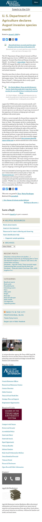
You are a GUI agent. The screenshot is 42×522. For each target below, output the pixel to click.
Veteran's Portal (7, 460)
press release (21, 62)
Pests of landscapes (28, 194)
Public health (8, 299)
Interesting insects (9, 288)
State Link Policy (7, 435)
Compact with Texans (9, 424)
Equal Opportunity (8, 442)
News (19, 194)
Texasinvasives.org (8, 175)
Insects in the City (21, 9)
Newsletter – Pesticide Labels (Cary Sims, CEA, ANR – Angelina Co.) (21, 269)
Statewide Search (7, 438)
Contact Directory (7, 388)
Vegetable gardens (9, 303)
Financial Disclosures (9, 463)
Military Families (7, 449)
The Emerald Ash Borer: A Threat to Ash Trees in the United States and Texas (20, 261)
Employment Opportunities (10, 403)
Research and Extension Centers (12, 385)
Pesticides (7, 295)
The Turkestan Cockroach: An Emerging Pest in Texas (21, 258)
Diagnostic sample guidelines (14, 238)
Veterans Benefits (7, 446)
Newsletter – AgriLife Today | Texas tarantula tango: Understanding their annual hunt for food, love (20, 265)
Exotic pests (7, 284)
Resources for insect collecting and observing (18, 231)
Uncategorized (8, 301)
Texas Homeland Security (10, 456)
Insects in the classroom (11, 228)
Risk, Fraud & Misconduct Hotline (13, 453)
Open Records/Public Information (13, 467)
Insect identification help (11, 235)
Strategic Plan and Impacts (10, 399)
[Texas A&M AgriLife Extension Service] (14, 3)
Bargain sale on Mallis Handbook (14, 321)
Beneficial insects (9, 282)
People (6, 293)
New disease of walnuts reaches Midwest (15, 200)
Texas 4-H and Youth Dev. (10, 395)
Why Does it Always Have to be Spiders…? (17, 256)
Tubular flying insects (11, 318)
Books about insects (10, 225)
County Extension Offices (10, 381)
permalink (14, 196)
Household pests (9, 286)
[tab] (21, 220)
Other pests (7, 292)
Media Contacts (7, 392)
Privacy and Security (8, 428)
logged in (13, 214)
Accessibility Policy (8, 431)
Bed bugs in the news (31, 202)
